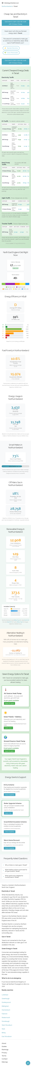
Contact (4, 1059)
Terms (4, 1056)
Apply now (8, 813)
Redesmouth (6, 1017)
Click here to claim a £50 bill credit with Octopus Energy (15, 23)
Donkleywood (6, 1002)
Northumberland (7, 6)
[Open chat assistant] (28, 1063)
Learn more (8, 728)
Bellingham (5, 1006)
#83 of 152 (19, 622)
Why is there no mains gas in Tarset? (16, 865)
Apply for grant (9, 703)
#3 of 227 (26, 620)
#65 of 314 (17, 620)
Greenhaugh (5, 998)
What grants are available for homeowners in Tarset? (14, 876)
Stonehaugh (5, 1021)
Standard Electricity (11, 48)
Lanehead (5, 995)
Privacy (4, 1053)
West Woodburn (7, 1025)
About (4, 1043)
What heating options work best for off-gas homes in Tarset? (16, 870)
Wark (3, 1029)
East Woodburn (7, 1036)
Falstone (4, 1014)
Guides (4, 1046)
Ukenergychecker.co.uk (11, 3)
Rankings (5, 1049)
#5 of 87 (9, 622)
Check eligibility (9, 794)
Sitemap (5, 1062)
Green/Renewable (11, 53)
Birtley (4, 1033)
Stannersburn (6, 1010)
